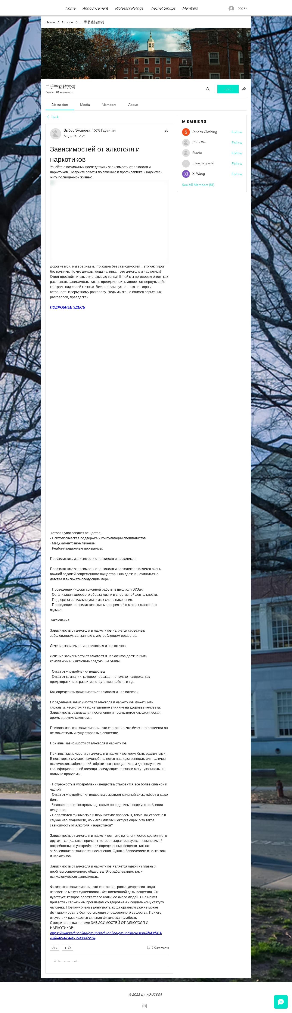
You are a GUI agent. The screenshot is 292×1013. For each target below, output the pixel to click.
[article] (109, 548)
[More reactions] (67, 948)
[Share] (166, 130)
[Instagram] (144, 1006)
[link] (60, 105)
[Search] (207, 89)
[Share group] (243, 88)
